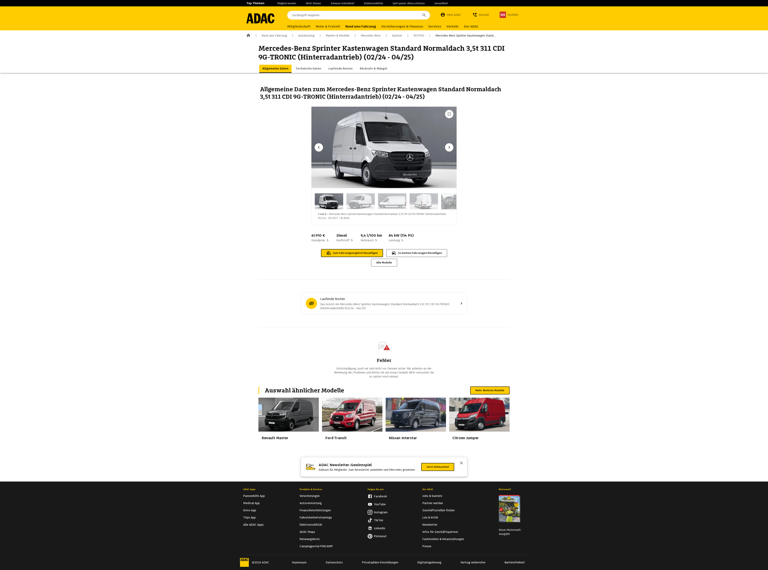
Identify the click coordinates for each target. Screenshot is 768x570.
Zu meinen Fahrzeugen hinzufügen (420, 253)
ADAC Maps (307, 532)
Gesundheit (441, 3)
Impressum (299, 562)
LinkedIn (379, 528)
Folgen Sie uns (376, 489)
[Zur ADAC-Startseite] (260, 18)
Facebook (380, 496)
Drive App (249, 510)
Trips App (249, 517)
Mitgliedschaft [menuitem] (299, 26)
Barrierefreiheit (515, 562)
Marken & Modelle (338, 35)
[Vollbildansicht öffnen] (449, 114)
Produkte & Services (311, 489)
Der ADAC (427, 489)
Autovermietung (311, 503)
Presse (426, 546)
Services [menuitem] (434, 26)
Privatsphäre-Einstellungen (380, 562)
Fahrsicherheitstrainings (316, 517)
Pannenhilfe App (254, 496)
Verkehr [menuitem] (452, 26)
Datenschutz (334, 562)
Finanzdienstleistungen (315, 510)
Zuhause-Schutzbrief (342, 3)
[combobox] (358, 15)
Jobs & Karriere (432, 496)
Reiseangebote (310, 539)
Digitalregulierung (429, 562)
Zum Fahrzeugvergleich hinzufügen (355, 253)
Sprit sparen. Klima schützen (409, 3)
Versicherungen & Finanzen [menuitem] (402, 26)
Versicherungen (310, 496)
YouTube (380, 504)
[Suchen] (424, 15)
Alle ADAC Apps (253, 524)
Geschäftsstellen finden (438, 510)
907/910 (418, 35)
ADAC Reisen (313, 3)
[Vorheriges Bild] (319, 147)
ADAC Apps (249, 489)
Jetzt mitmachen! (437, 467)
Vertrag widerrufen (472, 562)
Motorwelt (505, 489)
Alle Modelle (384, 262)
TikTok (378, 520)
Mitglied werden (286, 3)
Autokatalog (306, 35)
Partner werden (432, 503)
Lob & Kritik (430, 517)
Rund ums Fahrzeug (274, 35)
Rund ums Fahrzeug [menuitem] (360, 26)
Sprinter (397, 35)
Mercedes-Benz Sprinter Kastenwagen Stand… (465, 35)
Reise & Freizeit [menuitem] (328, 26)
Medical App (251, 503)
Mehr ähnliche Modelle (489, 390)
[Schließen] (461, 463)
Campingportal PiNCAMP (316, 546)
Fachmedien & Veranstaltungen (443, 539)
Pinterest (380, 536)
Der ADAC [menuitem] (471, 26)
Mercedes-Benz (371, 35)
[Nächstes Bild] (449, 147)
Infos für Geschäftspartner (440, 532)
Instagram (381, 512)
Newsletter (429, 524)
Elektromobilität (373, 3)
